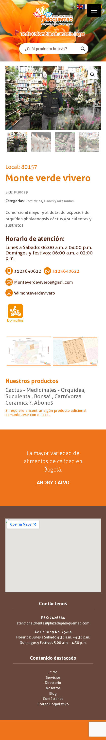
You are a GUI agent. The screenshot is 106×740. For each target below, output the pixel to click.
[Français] (86, 6)
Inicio (53, 672)
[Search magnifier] (82, 48)
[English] (80, 6)
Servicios (53, 678)
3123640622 (65, 271)
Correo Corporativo (53, 704)
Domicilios (33, 201)
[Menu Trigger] (94, 10)
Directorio (53, 683)
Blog (53, 694)
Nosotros (53, 688)
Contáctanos (53, 699)
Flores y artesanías (59, 201)
